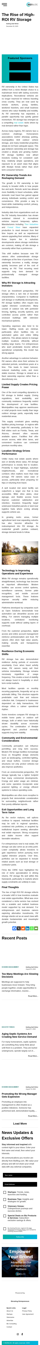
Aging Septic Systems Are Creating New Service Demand (19, 1035)
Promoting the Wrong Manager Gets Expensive (19, 1095)
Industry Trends (8, 1027)
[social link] (18, 1334)
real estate (19, 123)
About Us (10, 1311)
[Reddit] (23, 928)
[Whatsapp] (32, 928)
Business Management (10, 967)
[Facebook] (14, 928)
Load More (20, 1123)
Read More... (33, 996)
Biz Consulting (12, 1324)
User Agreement (28, 1314)
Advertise (10, 1320)
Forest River (14, 227)
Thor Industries (31, 224)
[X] (19, 928)
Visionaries (10, 1317)
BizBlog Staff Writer (12, 24)
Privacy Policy (21, 1230)
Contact (9, 1327)
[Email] (36, 928)
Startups (9, 1314)
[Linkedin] (27, 928)
